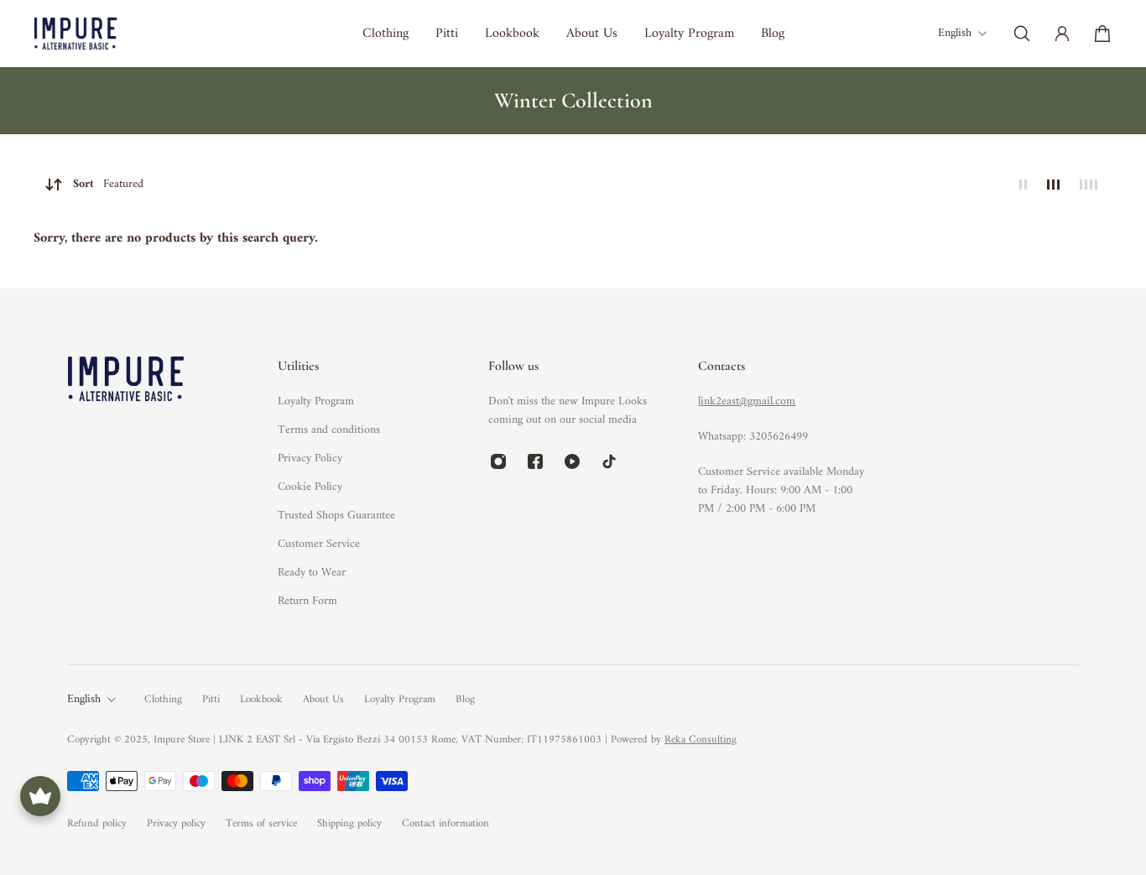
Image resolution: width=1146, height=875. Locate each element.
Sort (108, 184)
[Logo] (75, 33)
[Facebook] (535, 461)
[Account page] (1062, 33)
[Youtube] (572, 461)
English (84, 699)
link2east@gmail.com (746, 401)
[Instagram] (498, 461)
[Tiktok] (609, 461)
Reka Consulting (700, 739)
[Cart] (1102, 33)
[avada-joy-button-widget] (40, 796)
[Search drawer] (1022, 33)
